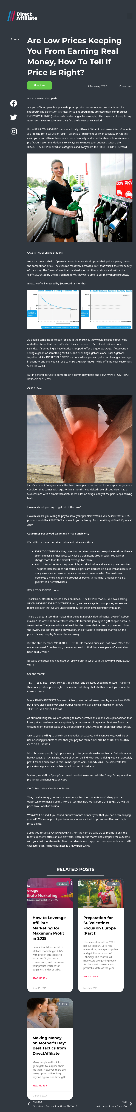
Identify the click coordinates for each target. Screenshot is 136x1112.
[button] (129, 16)
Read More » (40, 978)
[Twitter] (14, 117)
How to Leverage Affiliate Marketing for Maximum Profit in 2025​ (49, 928)
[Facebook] (14, 103)
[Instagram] (14, 131)
